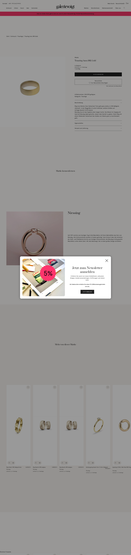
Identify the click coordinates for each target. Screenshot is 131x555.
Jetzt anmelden (87, 291)
